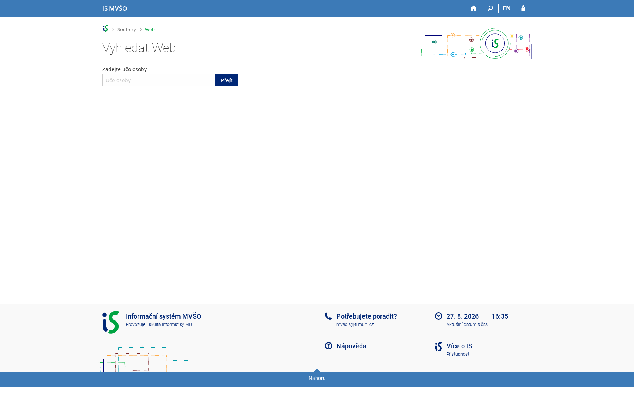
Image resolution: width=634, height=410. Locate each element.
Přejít (227, 80)
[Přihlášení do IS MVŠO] (523, 8)
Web (150, 29)
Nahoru (317, 378)
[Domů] (474, 8)
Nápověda (351, 346)
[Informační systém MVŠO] (105, 28)
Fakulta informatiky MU (169, 324)
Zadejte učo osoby (167, 74)
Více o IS (459, 346)
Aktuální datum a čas (467, 324)
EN (507, 8)
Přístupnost (458, 354)
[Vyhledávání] (490, 8)
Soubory (126, 29)
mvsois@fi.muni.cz (355, 324)
